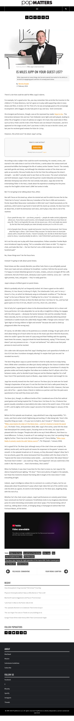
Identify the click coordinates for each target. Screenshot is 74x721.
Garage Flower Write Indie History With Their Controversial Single (26, 618)
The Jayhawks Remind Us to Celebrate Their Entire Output (24, 608)
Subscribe (37, 147)
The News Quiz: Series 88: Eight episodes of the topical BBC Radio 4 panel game (32, 560)
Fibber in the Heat (16, 553)
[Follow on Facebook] (35, 17)
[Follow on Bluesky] (31, 17)
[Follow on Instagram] (39, 17)
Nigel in (59, 114)
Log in (44, 152)
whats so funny (23, 564)
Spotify (7, 693)
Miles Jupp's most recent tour (35, 67)
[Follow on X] (27, 17)
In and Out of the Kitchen (32, 553)
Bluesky (7, 689)
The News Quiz (29, 557)
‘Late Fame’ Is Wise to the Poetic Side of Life (19, 603)
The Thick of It (10, 564)
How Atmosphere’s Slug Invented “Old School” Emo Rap (23, 588)
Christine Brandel (23, 84)
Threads (7, 702)
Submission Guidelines (12, 663)
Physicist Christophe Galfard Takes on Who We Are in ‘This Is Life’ (25, 593)
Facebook (8, 680)
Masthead (8, 654)
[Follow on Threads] (43, 17)
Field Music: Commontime (21, 571)
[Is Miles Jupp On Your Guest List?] (37, 49)
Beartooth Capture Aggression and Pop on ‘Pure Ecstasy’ (23, 598)
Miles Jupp (46, 553)
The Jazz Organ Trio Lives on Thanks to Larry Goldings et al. (23, 613)
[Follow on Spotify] (47, 17)
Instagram (8, 698)
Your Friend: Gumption (53, 571)
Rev (53, 553)
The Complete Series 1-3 (13, 557)
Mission (7, 659)
